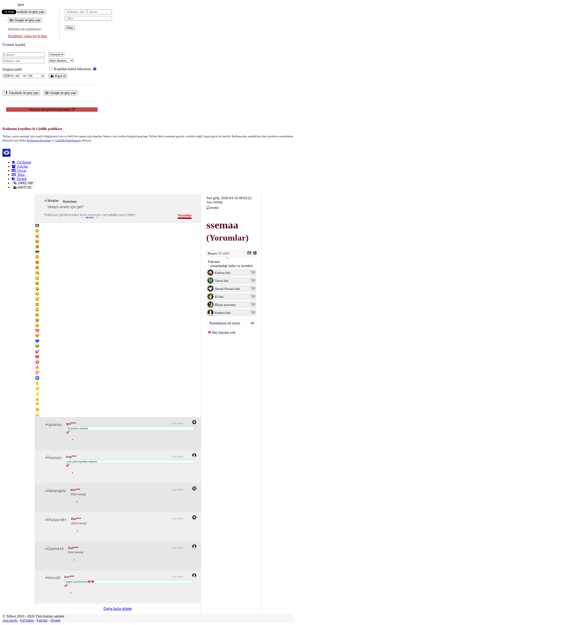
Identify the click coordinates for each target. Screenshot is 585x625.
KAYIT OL (24, 187)
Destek (21, 179)
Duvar (20, 170)
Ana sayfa (10, 620)
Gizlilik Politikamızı (68, 140)
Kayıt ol (59, 76)
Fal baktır (27, 620)
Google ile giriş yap (27, 20)
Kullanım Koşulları (39, 140)
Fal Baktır (23, 162)
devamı (89, 217)
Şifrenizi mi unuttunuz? (25, 29)
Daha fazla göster (118, 608)
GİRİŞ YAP (25, 183)
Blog (20, 175)
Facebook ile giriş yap (29, 11)
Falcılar (22, 166)
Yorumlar (184, 215)
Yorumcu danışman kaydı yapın (49, 109)
